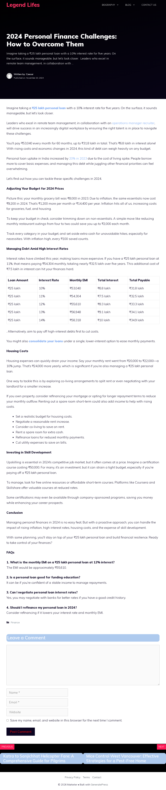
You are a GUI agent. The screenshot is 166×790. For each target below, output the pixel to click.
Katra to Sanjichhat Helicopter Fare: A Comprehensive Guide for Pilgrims (38, 758)
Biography (108, 4)
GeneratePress (99, 784)
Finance (15, 622)
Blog (128, 4)
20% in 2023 (77, 158)
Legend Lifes (23, 4)
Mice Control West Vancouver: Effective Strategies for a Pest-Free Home (122, 758)
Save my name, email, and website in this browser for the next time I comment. (66, 720)
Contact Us (149, 4)
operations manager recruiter (133, 123)
